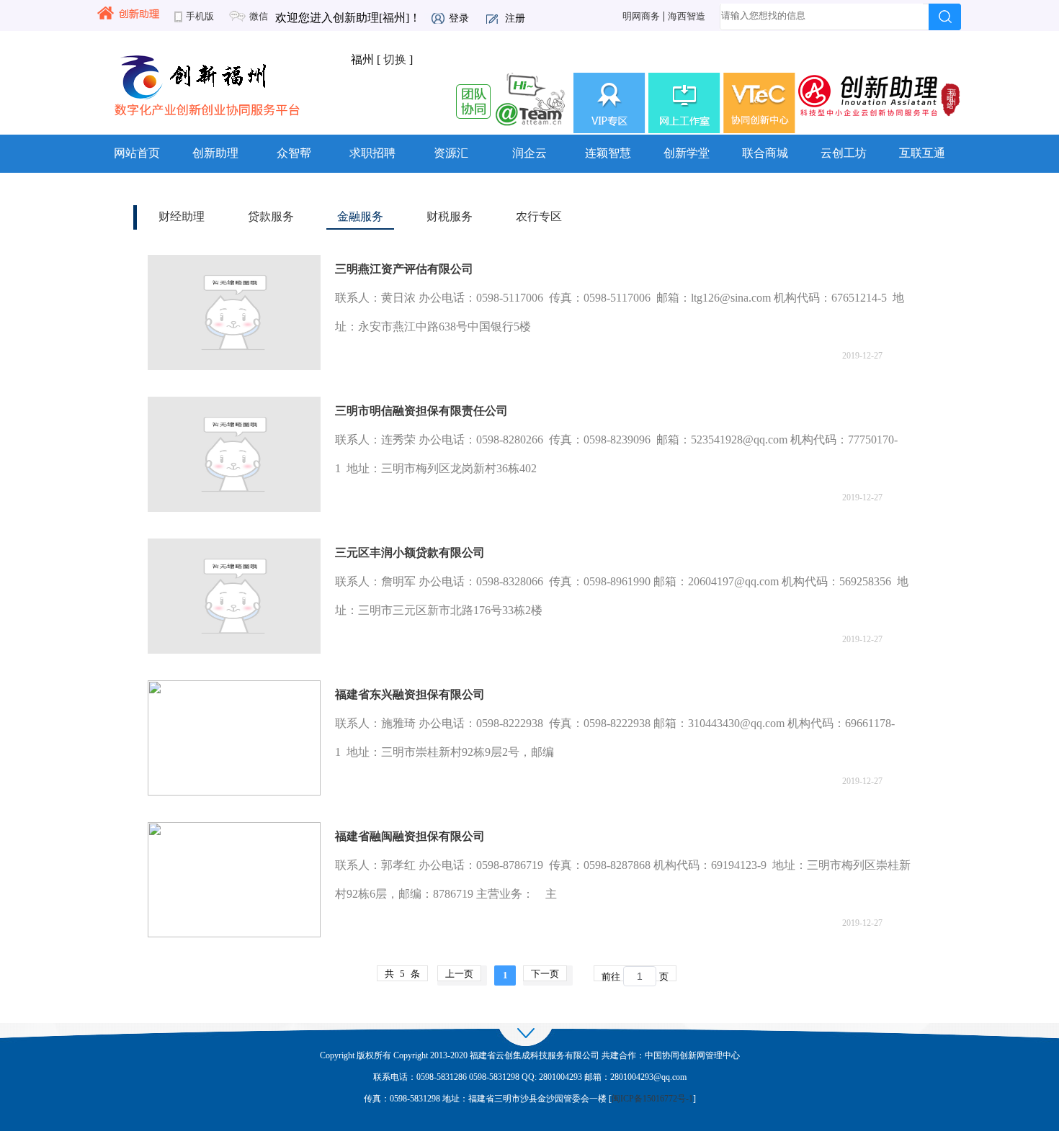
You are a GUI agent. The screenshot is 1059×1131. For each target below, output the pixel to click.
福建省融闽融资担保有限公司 (410, 836)
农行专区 (539, 216)
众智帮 (294, 153)
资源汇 (451, 153)
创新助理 (215, 153)
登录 (459, 18)
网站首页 (137, 153)
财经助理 (181, 216)
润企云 (529, 153)
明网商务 (641, 17)
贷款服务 (271, 216)
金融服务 (360, 216)
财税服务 (449, 216)
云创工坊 (844, 153)
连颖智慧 (608, 153)
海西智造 (686, 17)
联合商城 (765, 153)
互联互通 (922, 153)
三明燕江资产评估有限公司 (404, 269)
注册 (515, 18)
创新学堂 (686, 153)
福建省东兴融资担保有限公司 (410, 694)
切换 (394, 59)
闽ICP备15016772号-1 (652, 1099)
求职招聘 (372, 153)
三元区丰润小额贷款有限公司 (410, 552)
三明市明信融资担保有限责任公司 (421, 411)
